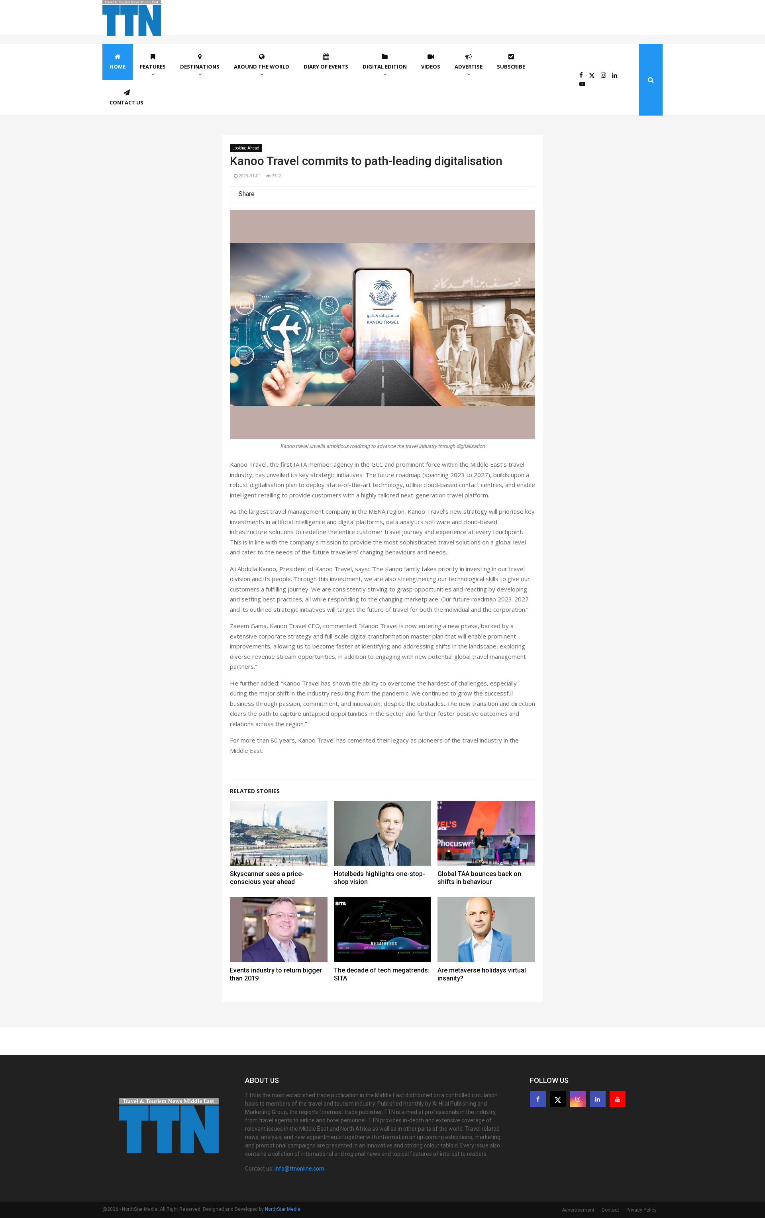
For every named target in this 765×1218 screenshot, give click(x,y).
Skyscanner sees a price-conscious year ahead (267, 878)
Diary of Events (326, 66)
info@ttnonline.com (299, 1168)
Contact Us (126, 102)
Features (153, 66)
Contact (610, 1210)
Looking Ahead (245, 148)
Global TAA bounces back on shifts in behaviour (479, 878)
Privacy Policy (641, 1210)
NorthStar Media (282, 1209)
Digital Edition (385, 66)
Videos (430, 66)
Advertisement (578, 1210)
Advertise (469, 66)
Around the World (261, 66)
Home (118, 66)
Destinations (200, 66)
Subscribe (511, 66)
